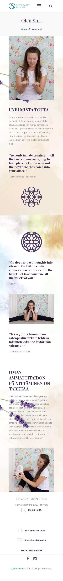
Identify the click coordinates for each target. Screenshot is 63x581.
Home (24, 29)
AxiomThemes (18, 568)
